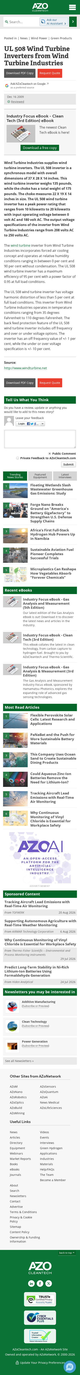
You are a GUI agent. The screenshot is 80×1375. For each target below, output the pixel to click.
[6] (15, 818)
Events (44, 1137)
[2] (15, 510)
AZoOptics (17, 1102)
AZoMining (17, 1113)
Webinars (16, 1153)
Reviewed (17, 102)
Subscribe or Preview (35, 1006)
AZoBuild (16, 1108)
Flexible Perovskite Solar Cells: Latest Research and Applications (52, 719)
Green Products (61, 38)
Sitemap (15, 1227)
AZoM (14, 1086)
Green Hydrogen (51, 1148)
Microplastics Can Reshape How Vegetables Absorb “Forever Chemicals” (53, 573)
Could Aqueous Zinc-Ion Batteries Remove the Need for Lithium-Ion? (50, 777)
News (24, 38)
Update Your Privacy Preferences (42, 1363)
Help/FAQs (47, 1169)
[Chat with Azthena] (70, 1367)
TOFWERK (18, 912)
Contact (15, 1201)
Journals (15, 1175)
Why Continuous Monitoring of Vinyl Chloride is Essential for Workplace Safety (50, 818)
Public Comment (64, 453)
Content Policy (19, 1232)
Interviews (47, 1143)
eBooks (14, 1169)
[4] (15, 555)
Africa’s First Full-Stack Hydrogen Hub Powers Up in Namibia (52, 534)
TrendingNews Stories (15, 476)
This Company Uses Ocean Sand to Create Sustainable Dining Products (53, 758)
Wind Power (39, 38)
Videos (44, 1132)
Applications (48, 1153)
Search (14, 1191)
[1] (15, 490)
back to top (65, 1252)
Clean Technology (34, 1022)
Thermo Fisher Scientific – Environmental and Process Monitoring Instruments (37, 953)
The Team (47, 1175)
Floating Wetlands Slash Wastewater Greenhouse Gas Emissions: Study (51, 489)
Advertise (16, 1207)
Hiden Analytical (22, 982)
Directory (16, 1143)
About (14, 1185)
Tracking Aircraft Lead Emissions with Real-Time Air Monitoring (52, 797)
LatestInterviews (65, 476)
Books (14, 1164)
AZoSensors (48, 1086)
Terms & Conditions (23, 1212)
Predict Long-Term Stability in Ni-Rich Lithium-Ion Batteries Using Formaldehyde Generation (37, 971)
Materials (46, 1164)
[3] (15, 535)
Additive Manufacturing (38, 1002)
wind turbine (20, 245)
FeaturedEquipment (40, 476)
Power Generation (35, 1041)
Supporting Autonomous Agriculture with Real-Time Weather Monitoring (40, 923)
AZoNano (16, 1092)
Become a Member (53, 1180)
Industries (47, 1159)
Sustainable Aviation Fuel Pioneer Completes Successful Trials (52, 553)
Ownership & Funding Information (25, 1239)
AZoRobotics (18, 1097)
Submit (68, 464)
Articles (15, 1137)
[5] (15, 574)
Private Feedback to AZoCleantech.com (48, 458)
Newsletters (18, 1196)
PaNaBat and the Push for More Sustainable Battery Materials (52, 738)
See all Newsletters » (19, 1061)
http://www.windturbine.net (25, 368)
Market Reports (20, 1159)
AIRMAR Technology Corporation (33, 931)
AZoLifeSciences (51, 1108)
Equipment (17, 1148)
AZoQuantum (49, 1092)
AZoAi (44, 1097)
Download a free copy (40, 148)
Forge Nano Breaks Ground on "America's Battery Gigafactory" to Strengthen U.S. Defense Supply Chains (51, 513)
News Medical (49, 1102)
